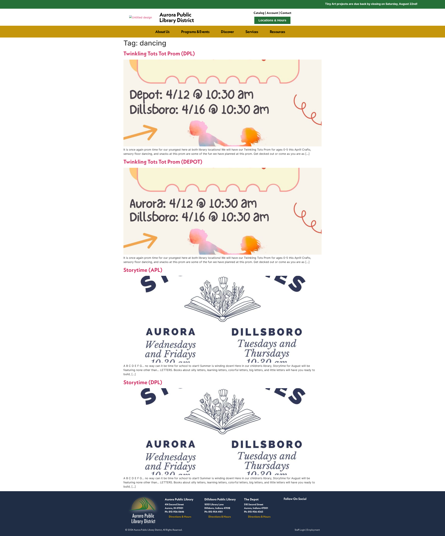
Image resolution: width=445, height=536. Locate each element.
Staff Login (300, 529)
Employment (313, 529)
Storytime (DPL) (142, 382)
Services (251, 31)
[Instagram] (292, 503)
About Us (162, 31)
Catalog (259, 13)
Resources (277, 31)
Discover (227, 31)
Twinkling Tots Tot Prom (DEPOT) (162, 161)
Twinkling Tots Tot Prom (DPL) (159, 53)
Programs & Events (195, 31)
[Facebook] (286, 503)
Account (272, 13)
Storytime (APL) (142, 269)
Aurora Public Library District (176, 17)
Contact (285, 13)
